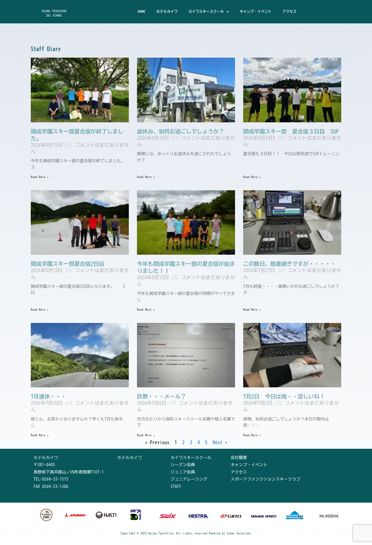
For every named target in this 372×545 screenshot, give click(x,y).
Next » (220, 442)
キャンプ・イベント (256, 11)
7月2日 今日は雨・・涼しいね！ (284, 396)
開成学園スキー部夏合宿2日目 (67, 263)
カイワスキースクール (206, 11)
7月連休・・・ (48, 396)
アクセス (289, 11)
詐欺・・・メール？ (161, 396)
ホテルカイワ (167, 11)
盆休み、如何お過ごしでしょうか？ (180, 131)
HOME (141, 11)
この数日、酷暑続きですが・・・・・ (289, 263)
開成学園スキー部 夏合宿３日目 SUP (291, 131)
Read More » (40, 176)
